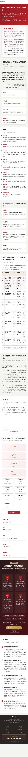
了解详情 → (14, 631)
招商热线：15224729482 (14, 738)
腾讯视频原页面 (14, 431)
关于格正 (7, 727)
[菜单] (26, 2)
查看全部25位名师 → (14, 512)
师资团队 (7, 729)
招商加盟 (7, 732)
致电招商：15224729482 (14, 628)
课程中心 (17, 249)
